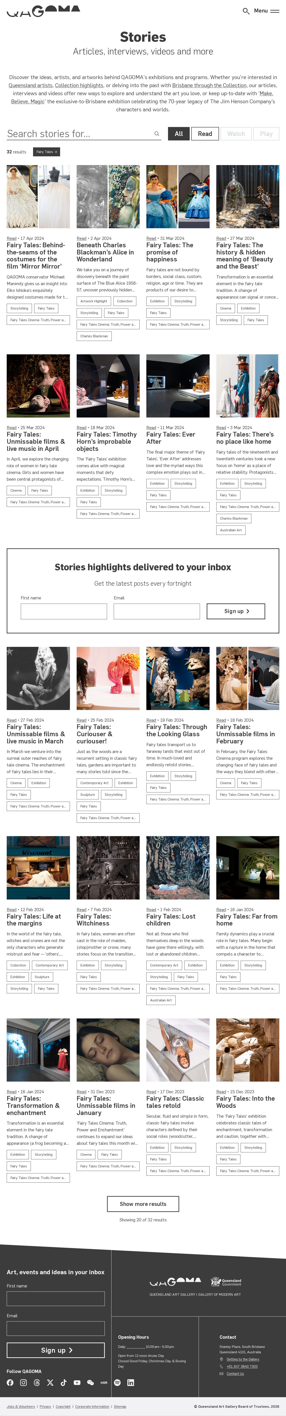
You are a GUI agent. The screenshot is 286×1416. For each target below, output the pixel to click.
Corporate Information (92, 1406)
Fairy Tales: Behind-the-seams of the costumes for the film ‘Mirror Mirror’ (36, 255)
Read (205, 134)
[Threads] (37, 1382)
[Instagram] (23, 1382)
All (179, 134)
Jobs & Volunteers (21, 1406)
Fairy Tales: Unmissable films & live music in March (36, 734)
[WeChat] (90, 1382)
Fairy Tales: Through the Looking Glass (176, 730)
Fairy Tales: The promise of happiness (169, 252)
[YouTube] (77, 1382)
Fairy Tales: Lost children (171, 919)
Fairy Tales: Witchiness (94, 919)
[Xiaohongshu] (104, 1382)
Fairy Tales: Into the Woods (245, 1102)
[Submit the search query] (156, 133)
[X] (50, 1382)
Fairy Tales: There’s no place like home (245, 437)
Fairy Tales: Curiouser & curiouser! (95, 734)
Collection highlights (79, 85)
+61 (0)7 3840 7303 (242, 1366)
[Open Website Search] (246, 11)
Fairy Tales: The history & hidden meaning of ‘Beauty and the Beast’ (244, 255)
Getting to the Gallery (243, 1359)
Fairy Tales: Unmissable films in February (245, 734)
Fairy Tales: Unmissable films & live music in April (36, 441)
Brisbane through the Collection (209, 85)
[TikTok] (63, 1382)
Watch (236, 134)
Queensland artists (31, 85)
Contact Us (235, 1373)
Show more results (143, 1204)
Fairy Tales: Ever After (170, 437)
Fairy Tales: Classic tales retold (175, 1102)
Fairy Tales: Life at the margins (34, 919)
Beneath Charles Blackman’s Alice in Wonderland (105, 252)
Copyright (63, 1406)
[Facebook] (10, 1382)
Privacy (45, 1406)
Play (266, 134)
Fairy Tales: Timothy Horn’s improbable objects (107, 441)
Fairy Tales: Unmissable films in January (106, 1105)
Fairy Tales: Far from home (247, 919)
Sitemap (120, 1406)
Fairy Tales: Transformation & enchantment (33, 1105)
